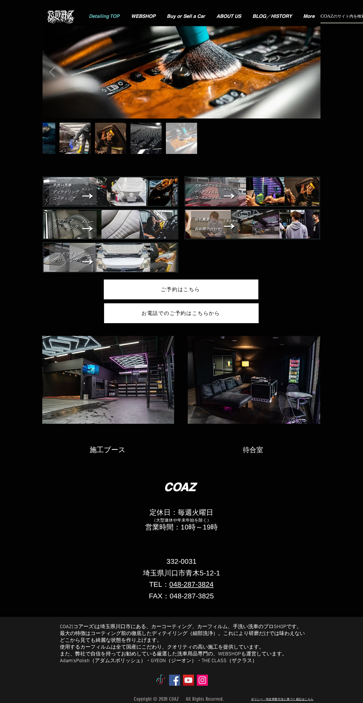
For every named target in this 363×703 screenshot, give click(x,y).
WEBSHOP (229, 654)
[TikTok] (160, 680)
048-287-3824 (191, 584)
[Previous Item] (52, 72)
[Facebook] (174, 680)
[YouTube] (188, 680)
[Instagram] (202, 680)
